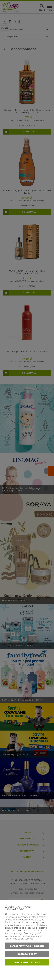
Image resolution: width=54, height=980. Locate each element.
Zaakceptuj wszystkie (27, 962)
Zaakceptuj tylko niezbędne (27, 946)
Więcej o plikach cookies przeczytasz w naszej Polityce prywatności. (25, 937)
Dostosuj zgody (27, 954)
